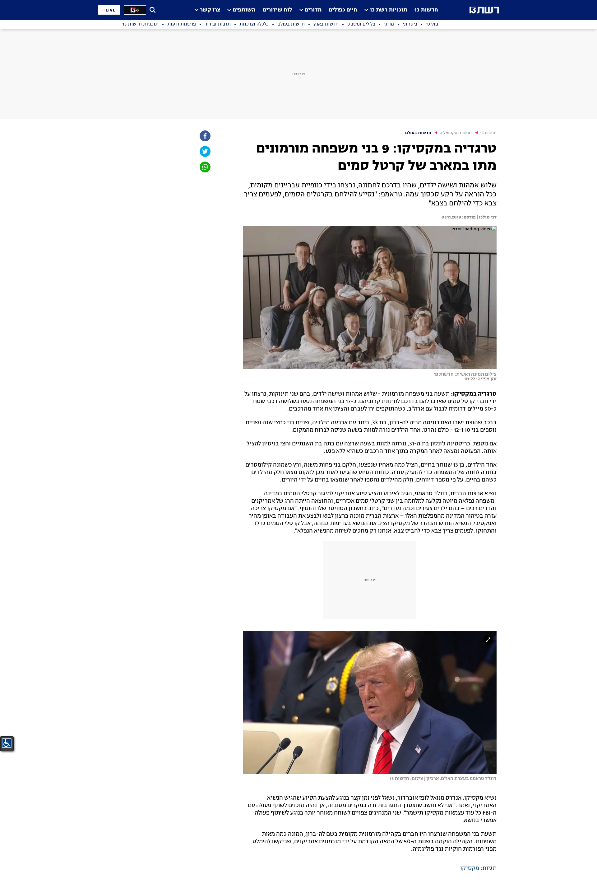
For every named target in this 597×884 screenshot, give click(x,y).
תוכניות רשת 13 (388, 10)
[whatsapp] (205, 167)
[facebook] (205, 135)
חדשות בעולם (418, 133)
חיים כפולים (343, 10)
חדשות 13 (426, 10)
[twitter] (205, 151)
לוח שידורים (277, 10)
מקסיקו (469, 868)
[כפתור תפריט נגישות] (7, 743)
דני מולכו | (486, 217)
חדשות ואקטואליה (456, 133)
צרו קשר (210, 10)
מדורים (313, 10)
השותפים (244, 10)
